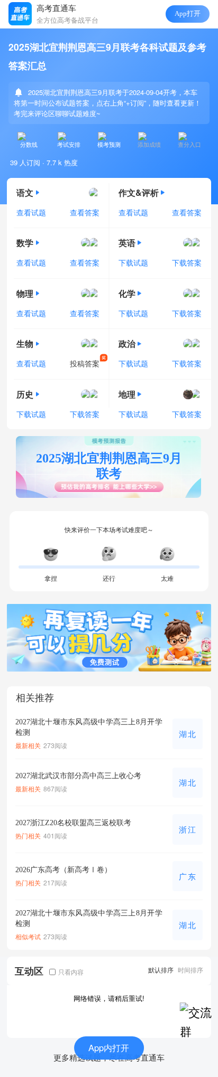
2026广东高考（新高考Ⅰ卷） (63, 869)
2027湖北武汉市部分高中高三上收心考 (78, 775)
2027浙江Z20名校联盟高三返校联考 (73, 822)
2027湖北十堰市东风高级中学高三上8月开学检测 (88, 726)
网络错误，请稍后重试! (109, 998)
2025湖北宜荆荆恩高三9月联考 (109, 465)
